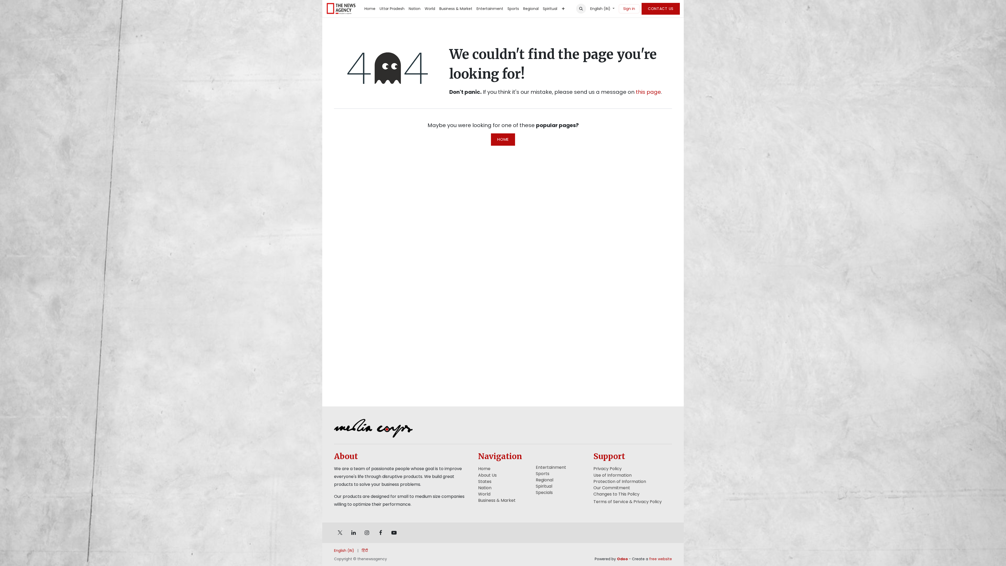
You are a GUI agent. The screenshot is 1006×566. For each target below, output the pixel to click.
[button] (581, 9)
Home (503, 139)
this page (648, 92)
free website (660, 559)
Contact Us (661, 8)
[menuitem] (370, 9)
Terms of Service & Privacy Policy (627, 502)
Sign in (629, 8)
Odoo (623, 559)
